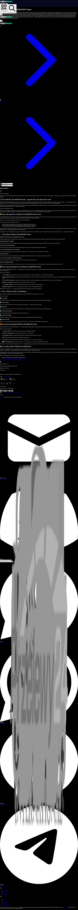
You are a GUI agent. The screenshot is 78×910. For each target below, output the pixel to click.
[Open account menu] (0, 19)
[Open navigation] (1, 14)
